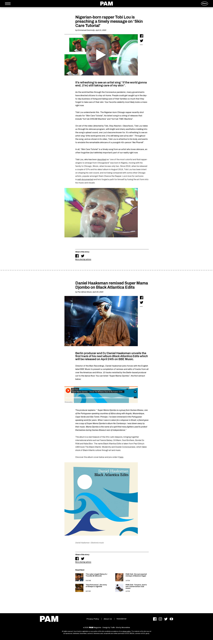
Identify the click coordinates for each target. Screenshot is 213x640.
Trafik (112, 627)
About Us (108, 619)
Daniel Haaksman (82, 543)
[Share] (141, 36)
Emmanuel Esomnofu (86, 30)
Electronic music (97, 543)
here (121, 457)
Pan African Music (85, 292)
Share (204, 3)
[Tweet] (141, 40)
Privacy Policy (93, 619)
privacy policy (126, 631)
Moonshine (126, 627)
